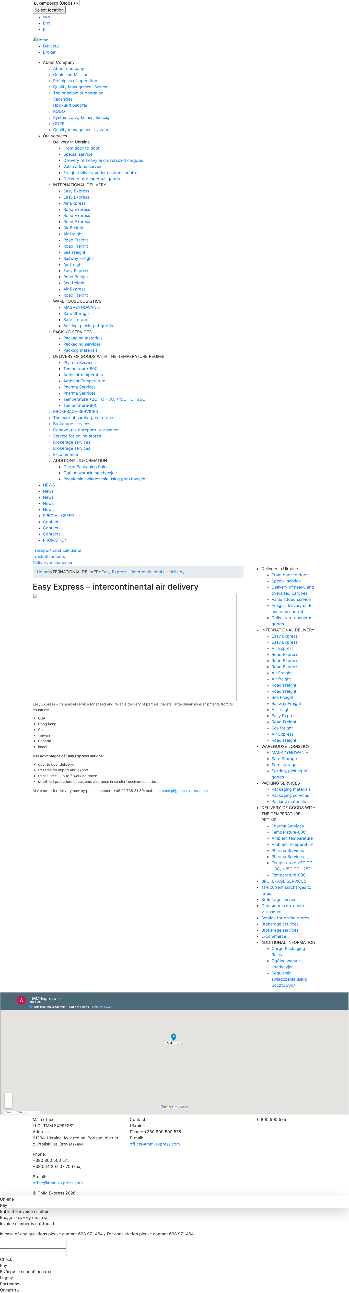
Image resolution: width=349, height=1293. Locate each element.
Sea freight (74, 282)
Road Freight (75, 239)
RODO (59, 111)
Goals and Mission (70, 74)
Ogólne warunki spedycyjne (90, 472)
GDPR (58, 123)
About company (68, 68)
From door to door (81, 148)
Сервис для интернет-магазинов (86, 429)
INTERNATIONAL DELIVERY (79, 184)
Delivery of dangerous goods (91, 178)
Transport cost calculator (57, 550)
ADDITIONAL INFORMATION (80, 460)
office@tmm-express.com (58, 1182)
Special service (77, 154)
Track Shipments (49, 556)
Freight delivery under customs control (100, 172)
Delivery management (54, 562)
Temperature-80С (80, 405)
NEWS (49, 484)
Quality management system (80, 129)
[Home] (40, 39)
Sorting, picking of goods (88, 325)
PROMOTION (55, 540)
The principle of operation (78, 92)
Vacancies (63, 99)
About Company (59, 62)
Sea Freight (74, 252)
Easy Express (76, 190)
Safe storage (75, 319)
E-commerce (65, 454)
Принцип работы (70, 105)
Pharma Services (79, 362)
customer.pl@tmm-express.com (181, 790)
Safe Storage (76, 313)
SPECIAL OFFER (58, 515)
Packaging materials (82, 337)
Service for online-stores (77, 435)
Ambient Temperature (84, 380)
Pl (44, 29)
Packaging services (82, 344)
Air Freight (73, 227)
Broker (49, 52)
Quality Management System (81, 86)
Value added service (82, 166)
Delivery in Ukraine (71, 141)
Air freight (73, 233)
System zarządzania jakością (81, 117)
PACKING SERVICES (72, 331)
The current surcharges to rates (83, 417)
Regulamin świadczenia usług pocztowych (104, 478)
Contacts (52, 521)
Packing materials (80, 350)
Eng (46, 23)
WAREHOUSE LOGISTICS (77, 301)
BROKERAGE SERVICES (75, 411)
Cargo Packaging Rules (85, 466)
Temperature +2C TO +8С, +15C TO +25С (104, 399)
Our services (55, 135)
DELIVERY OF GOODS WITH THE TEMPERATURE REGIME (108, 356)
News (48, 491)
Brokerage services (71, 423)
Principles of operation (75, 80)
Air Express (74, 203)
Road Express (76, 209)
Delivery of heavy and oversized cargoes (103, 160)
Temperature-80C (80, 368)
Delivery (51, 45)
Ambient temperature (83, 374)
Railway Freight (78, 258)
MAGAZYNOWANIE (81, 307)
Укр (46, 16)
